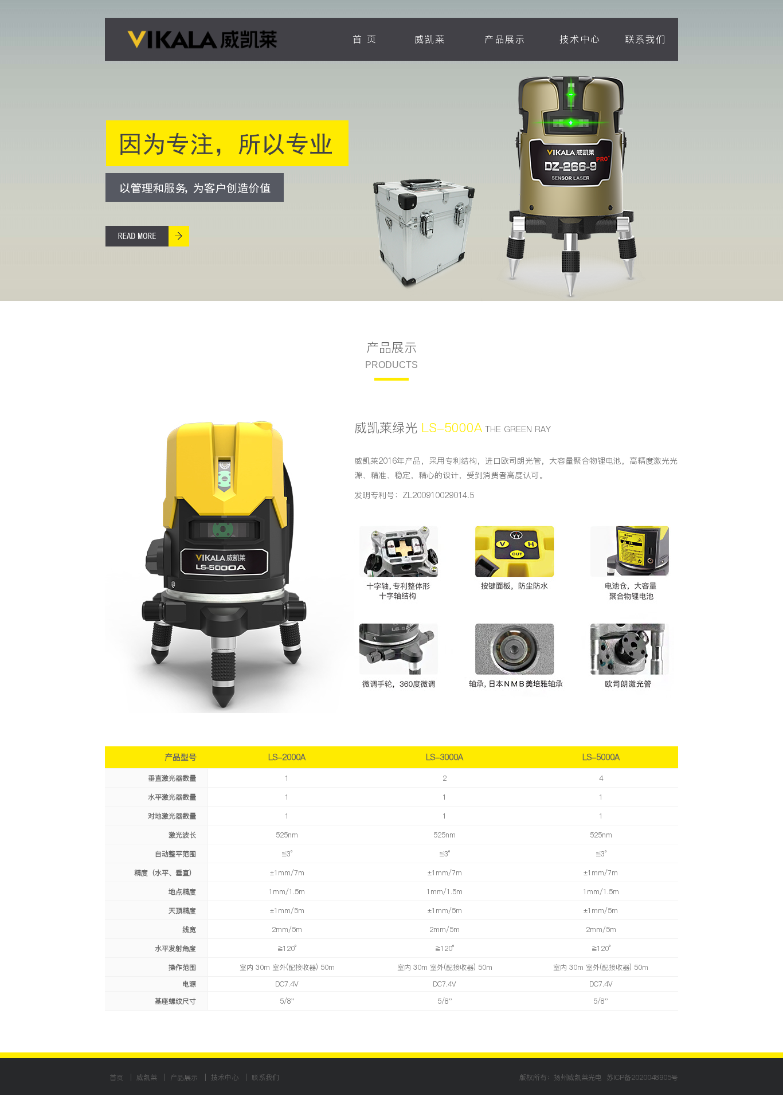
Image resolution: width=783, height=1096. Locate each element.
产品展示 (505, 39)
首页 (117, 1077)
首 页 (365, 39)
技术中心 (580, 39)
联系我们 (645, 39)
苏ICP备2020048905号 (642, 1077)
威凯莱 (429, 39)
